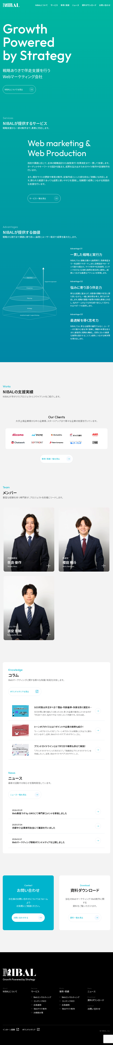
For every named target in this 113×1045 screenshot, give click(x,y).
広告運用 (37, 1005)
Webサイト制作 (40, 1008)
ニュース (75, 5)
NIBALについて (41, 5)
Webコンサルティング (42, 997)
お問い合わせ (104, 5)
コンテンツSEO (40, 1001)
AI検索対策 (38, 1012)
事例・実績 (65, 5)
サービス (54, 5)
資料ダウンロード (89, 5)
